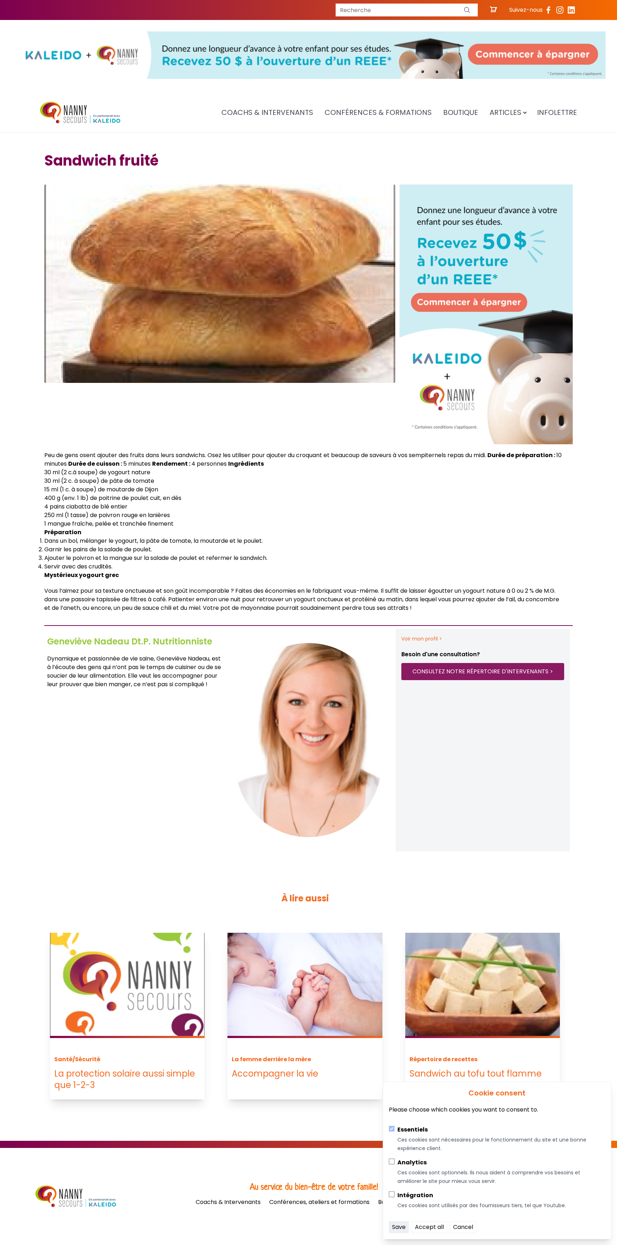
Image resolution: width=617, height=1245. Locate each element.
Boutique (460, 112)
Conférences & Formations (378, 112)
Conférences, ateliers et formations (319, 1202)
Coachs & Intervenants (267, 112)
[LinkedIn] (571, 10)
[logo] (80, 112)
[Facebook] (548, 10)
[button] (467, 10)
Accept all (429, 1227)
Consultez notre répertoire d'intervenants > (482, 671)
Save (399, 1227)
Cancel (463, 1227)
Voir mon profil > (421, 638)
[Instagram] (560, 10)
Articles (505, 112)
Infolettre (557, 112)
